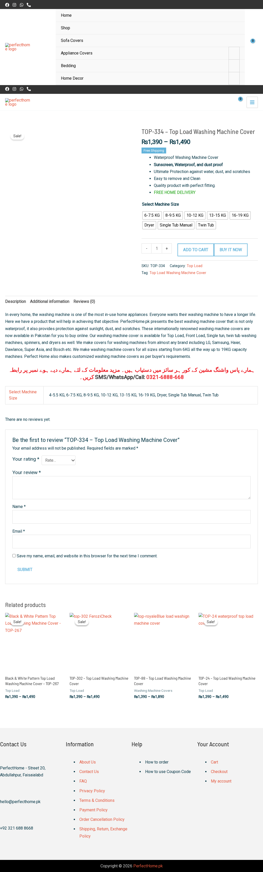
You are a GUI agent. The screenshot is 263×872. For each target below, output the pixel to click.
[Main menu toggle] (252, 102)
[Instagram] (14, 5)
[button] (256, 4)
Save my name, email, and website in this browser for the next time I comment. (87, 555)
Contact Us (89, 771)
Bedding (68, 65)
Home (66, 15)
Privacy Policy (92, 790)
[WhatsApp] (22, 5)
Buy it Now (231, 249)
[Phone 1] (29, 5)
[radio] (152, 215)
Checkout (219, 771)
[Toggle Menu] (234, 53)
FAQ (83, 781)
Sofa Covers (72, 40)
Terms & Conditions (97, 800)
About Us (87, 762)
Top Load (194, 266)
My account (221, 781)
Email (18, 531)
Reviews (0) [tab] (84, 301)
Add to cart (195, 249)
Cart (214, 762)
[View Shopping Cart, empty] (254, 47)
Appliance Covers (76, 53)
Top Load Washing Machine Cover (177, 273)
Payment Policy (93, 809)
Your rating (25, 459)
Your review (26, 472)
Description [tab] (15, 301)
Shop (65, 27)
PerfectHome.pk (148, 866)
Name (19, 506)
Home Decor (72, 78)
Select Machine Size (160, 204)
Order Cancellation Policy (102, 819)
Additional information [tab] (49, 301)
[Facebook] (7, 5)
